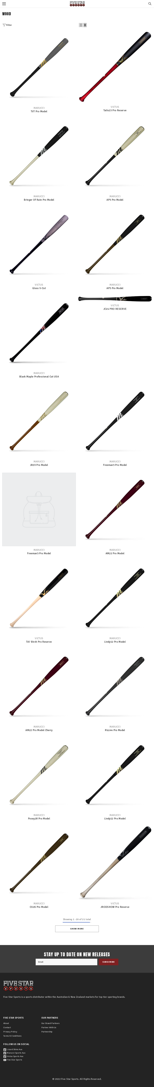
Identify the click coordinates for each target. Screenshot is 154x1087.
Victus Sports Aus (14, 1056)
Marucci (39, 108)
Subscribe (108, 962)
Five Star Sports (14, 1059)
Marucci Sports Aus (15, 1053)
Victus (115, 107)
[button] (81, 25)
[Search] (150, 4)
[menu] (4, 4)
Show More (77, 928)
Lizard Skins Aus (14, 1049)
